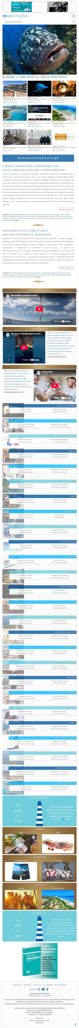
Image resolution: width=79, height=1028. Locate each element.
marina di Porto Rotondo (38, 275)
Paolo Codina (67, 216)
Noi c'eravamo (61, 985)
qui (62, 819)
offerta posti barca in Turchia (54, 216)
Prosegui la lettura (65, 209)
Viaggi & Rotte (46, 273)
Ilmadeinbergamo (34, 996)
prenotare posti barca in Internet (12, 218)
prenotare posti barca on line (32, 218)
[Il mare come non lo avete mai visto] (39, 50)
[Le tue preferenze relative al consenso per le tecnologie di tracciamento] (75, 1024)
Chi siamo (27, 985)
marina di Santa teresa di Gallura (57, 275)
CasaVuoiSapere (46, 996)
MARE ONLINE (39, 1018)
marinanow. (21, 216)
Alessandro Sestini (42, 214)
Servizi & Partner (36, 273)
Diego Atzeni (13, 275)
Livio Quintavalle (12, 216)
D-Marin (62, 214)
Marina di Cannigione (23, 275)
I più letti (37, 985)
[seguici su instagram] (39, 989)
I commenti (48, 985)
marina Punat (12, 277)
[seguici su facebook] (47, 989)
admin (25, 214)
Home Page (16, 985)
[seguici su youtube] (43, 989)
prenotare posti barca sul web (50, 218)
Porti (31, 214)
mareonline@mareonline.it (57, 356)
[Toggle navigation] (74, 16)
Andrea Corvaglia (54, 214)
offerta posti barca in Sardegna (35, 216)
